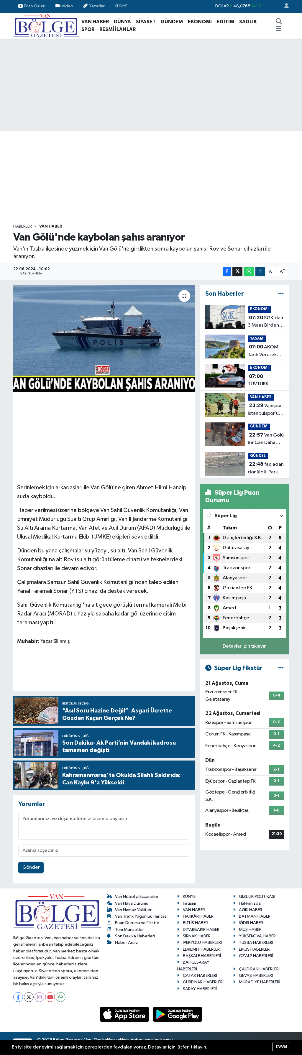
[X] (29, 997)
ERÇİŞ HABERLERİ (254, 949)
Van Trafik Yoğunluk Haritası (141, 916)
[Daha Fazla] (260, 271)
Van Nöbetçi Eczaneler (136, 896)
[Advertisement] (151, 85)
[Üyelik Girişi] (284, 6)
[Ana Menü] (278, 29)
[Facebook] (18, 997)
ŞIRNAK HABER (197, 936)
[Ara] (278, 22)
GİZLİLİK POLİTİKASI (257, 896)
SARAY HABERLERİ (200, 989)
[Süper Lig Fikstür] (281, 668)
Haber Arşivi (126, 942)
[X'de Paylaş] (237, 271)
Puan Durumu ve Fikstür (137, 923)
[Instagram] (39, 997)
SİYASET (146, 21)
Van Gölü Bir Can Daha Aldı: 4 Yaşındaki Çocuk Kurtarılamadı (266, 439)
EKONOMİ (200, 21)
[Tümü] (281, 293)
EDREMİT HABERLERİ (202, 949)
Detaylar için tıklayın (245, 646)
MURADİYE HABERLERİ (259, 982)
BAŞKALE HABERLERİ (202, 956)
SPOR (87, 29)
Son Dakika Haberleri (135, 936)
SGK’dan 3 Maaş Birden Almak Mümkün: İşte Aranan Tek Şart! (265, 322)
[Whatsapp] (60, 997)
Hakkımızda (250, 903)
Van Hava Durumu (131, 903)
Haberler (22, 226)
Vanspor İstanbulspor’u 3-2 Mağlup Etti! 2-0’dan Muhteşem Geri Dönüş (265, 410)
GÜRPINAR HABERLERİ (203, 982)
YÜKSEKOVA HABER (257, 936)
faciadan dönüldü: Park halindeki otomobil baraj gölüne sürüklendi (266, 469)
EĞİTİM (225, 21)
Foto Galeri (34, 6)
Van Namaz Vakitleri (133, 910)
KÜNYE (121, 6)
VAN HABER (95, 21)
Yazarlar (97, 6)
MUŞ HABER (250, 929)
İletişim (189, 903)
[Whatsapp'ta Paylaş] (249, 271)
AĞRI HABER (250, 910)
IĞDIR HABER (251, 923)
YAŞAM (256, 338)
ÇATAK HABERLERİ (200, 975)
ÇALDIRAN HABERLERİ (259, 969)
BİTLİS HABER (195, 923)
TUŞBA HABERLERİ (256, 942)
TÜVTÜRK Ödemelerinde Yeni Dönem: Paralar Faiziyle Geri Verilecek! (264, 381)
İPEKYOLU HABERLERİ (202, 942)
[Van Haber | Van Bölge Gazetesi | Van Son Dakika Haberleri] (46, 25)
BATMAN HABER (254, 916)
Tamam (281, 1046)
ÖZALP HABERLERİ (256, 956)
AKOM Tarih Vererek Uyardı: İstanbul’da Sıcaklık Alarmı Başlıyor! (263, 351)
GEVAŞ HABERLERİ (256, 975)
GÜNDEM (172, 21)
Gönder (31, 867)
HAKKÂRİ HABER (198, 916)
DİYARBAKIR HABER (201, 929)
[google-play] (178, 1014)
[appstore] (125, 1014)
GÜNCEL (258, 456)
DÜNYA (122, 21)
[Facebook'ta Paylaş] (227, 271)
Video (67, 6)
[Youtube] (50, 997)
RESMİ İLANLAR (117, 29)
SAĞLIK (248, 21)
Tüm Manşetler (129, 929)
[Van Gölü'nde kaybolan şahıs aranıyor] (104, 338)
